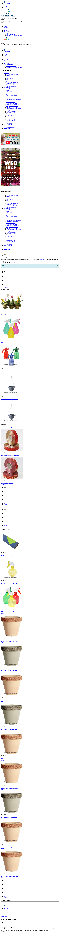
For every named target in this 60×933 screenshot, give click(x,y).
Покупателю (7, 31)
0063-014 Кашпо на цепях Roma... (9, 427)
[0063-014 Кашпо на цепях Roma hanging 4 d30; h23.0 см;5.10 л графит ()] (10, 412)
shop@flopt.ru (4, 916)
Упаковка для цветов (11, 111)
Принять (3, 931)
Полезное (6, 30)
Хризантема (9, 91)
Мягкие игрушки (10, 120)
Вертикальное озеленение (12, 104)
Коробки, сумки (10, 115)
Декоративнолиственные (12, 81)
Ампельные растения (11, 83)
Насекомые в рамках (11, 121)
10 (4, 284)
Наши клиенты (7, 5)
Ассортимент (7, 128)
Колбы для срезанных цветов (13, 108)
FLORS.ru (14, 262)
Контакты (6, 7)
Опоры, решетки (10, 102)
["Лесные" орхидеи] (10, 301)
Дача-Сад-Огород (8, 124)
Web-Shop (6, 26)
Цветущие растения (11, 78)
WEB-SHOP (42, 259)
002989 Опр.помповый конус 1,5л (9, 371)
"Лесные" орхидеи (5, 314)
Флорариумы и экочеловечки (13, 99)
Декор (7, 116)
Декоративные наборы (12, 74)
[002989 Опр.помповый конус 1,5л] (10, 356)
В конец (6, 287)
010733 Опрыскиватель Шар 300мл (10, 583)
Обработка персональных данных (14, 35)
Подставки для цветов (12, 103)
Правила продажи (10, 33)
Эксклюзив (6, 73)
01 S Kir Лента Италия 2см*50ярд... (10, 455)
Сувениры (9, 123)
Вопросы (6, 27)
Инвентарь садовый (11, 125)
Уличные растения (11, 86)
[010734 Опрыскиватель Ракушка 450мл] (10, 597)
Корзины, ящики (10, 114)
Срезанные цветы (8, 87)
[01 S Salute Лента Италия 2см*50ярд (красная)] (10, 468)
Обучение (6, 29)
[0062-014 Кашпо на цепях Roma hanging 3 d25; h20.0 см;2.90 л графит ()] (10, 384)
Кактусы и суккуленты (12, 82)
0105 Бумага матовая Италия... (9, 555)
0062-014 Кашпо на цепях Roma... (9, 399)
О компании (7, 3)
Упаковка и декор (8, 110)
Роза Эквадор (9, 88)
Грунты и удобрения (11, 107)
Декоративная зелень (11, 95)
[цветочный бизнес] (10, 145)
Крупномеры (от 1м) (11, 84)
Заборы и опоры (10, 127)
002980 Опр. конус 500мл (7, 343)
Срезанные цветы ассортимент (14, 131)
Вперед (5, 285)
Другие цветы (9, 94)
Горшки (8, 98)
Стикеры (8, 75)
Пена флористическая (11, 112)
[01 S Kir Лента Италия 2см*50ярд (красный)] (10, 440)
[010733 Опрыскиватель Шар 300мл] (10, 569)
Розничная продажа (11, 34)
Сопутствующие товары (10, 96)
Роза (7, 90)
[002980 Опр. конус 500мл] (10, 328)
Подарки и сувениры (9, 117)
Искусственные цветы (12, 106)
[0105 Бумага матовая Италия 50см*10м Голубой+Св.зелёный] (10, 541)
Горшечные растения (9, 77)
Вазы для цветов (10, 119)
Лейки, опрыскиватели (12, 100)
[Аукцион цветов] (10, 188)
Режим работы (7, 6)
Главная (5, 255)
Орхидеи (8, 79)
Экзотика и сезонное (11, 92)
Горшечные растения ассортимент (14, 129)
